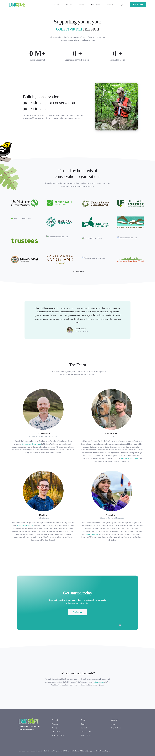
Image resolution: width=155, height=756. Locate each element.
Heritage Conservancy (25, 525)
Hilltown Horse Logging (130, 458)
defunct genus (99, 682)
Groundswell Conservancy (31, 444)
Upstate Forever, (92, 534)
